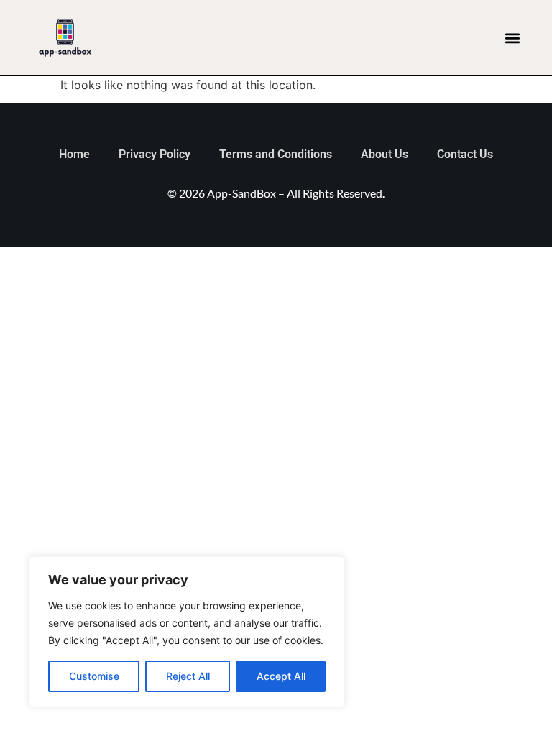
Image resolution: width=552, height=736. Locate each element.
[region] (187, 631)
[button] (513, 38)
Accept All (281, 676)
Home (74, 154)
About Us (384, 154)
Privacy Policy (154, 154)
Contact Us (465, 154)
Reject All (188, 676)
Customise (94, 676)
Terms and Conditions (275, 154)
